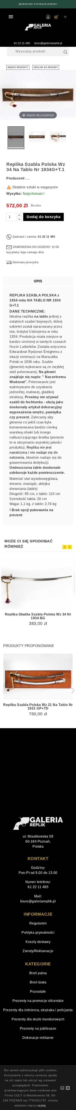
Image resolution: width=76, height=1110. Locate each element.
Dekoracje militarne (38, 1037)
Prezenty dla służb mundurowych (38, 1019)
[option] (38, 4)
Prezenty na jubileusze (38, 1028)
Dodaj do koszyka (43, 217)
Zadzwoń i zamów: (25, 236)
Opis (38, 281)
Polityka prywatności (38, 932)
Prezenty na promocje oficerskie (38, 1001)
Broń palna (38, 973)
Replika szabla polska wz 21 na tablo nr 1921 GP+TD (38, 706)
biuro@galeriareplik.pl (48, 43)
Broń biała (38, 982)
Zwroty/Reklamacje (38, 951)
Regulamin (38, 923)
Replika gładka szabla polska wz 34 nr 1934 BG (38, 616)
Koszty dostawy (38, 942)
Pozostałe (38, 991)
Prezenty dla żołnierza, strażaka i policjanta (38, 1010)
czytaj (41, 1105)
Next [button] (72, 690)
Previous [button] (4, 690)
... (27, 178)
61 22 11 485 (22, 43)
